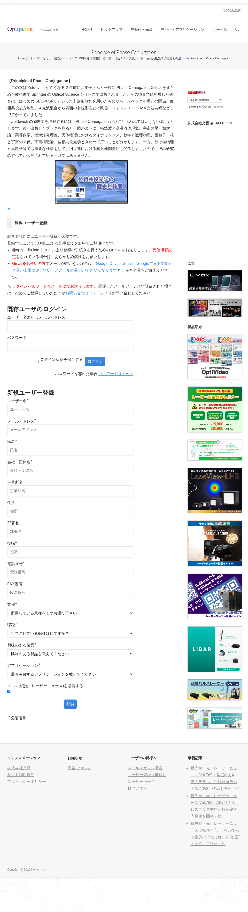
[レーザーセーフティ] (214, 727)
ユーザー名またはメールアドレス (36, 317)
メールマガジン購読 (145, 768)
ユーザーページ (141, 781)
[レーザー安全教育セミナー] (214, 431)
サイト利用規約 (20, 775)
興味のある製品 (22, 645)
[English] (199, 92)
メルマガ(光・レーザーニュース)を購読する (45, 686)
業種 (12, 604)
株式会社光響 (232, 10)
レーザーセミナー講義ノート (50, 58)
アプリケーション (23, 665)
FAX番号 (15, 584)
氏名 (12, 442)
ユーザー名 (18, 401)
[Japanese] (204, 92)
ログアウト (137, 788)
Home (21, 58)
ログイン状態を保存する (61, 359)
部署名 (13, 523)
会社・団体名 (20, 462)
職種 (12, 625)
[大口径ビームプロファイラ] (214, 512)
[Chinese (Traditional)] (194, 92)
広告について (79, 768)
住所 (11, 503)
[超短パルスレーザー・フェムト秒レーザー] (214, 699)
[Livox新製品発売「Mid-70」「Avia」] (214, 290)
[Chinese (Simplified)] (189, 92)
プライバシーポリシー (26, 781)
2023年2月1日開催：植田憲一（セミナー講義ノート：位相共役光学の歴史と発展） (129, 58)
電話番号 (16, 564)
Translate (218, 106)
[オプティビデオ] (214, 378)
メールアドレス (22, 421)
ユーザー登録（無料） (147, 775)
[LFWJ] (214, 316)
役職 (12, 543)
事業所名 (15, 482)
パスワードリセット (116, 374)
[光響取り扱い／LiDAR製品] (214, 671)
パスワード (17, 338)
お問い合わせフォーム (84, 293)
